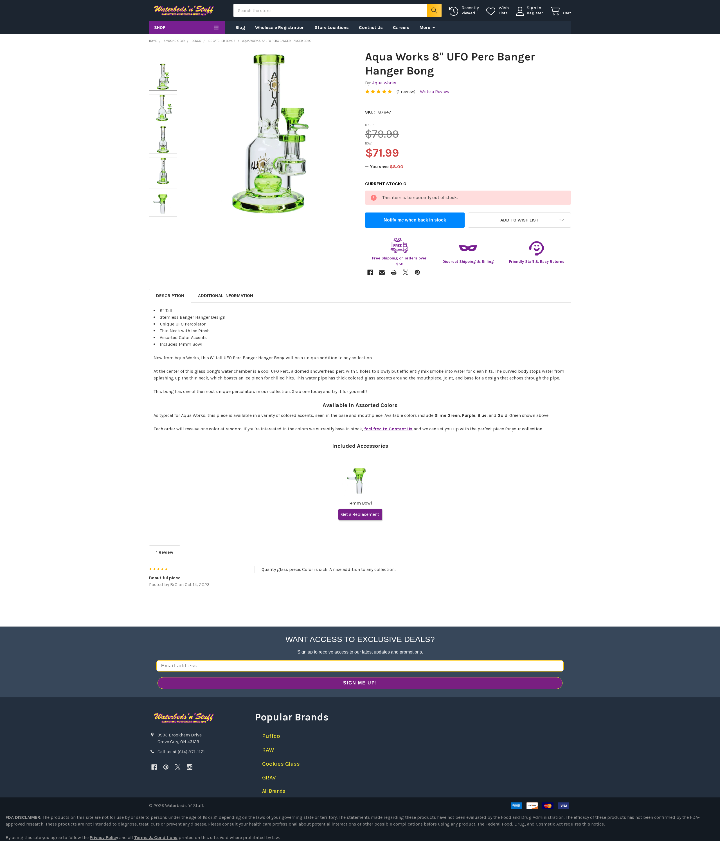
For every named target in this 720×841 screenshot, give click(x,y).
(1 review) (406, 91)
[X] (178, 767)
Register (535, 13)
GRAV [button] (269, 777)
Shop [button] (159, 27)
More (425, 27)
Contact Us (371, 27)
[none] (270, 134)
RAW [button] (268, 749)
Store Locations (332, 27)
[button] (519, 220)
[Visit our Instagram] (189, 767)
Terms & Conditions (155, 837)
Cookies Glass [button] (281, 763)
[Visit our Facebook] (154, 767)
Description (170, 295)
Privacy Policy (104, 837)
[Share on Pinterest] (417, 272)
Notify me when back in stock (415, 220)
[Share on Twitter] (405, 272)
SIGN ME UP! (360, 683)
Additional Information (225, 295)
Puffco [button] (271, 736)
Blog (240, 27)
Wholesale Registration (280, 27)
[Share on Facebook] (370, 272)
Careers (401, 27)
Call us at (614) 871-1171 (181, 751)
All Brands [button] (273, 791)
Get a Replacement (360, 514)
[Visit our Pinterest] (166, 767)
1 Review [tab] (164, 552)
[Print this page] (394, 272)
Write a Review (434, 91)
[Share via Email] (382, 272)
